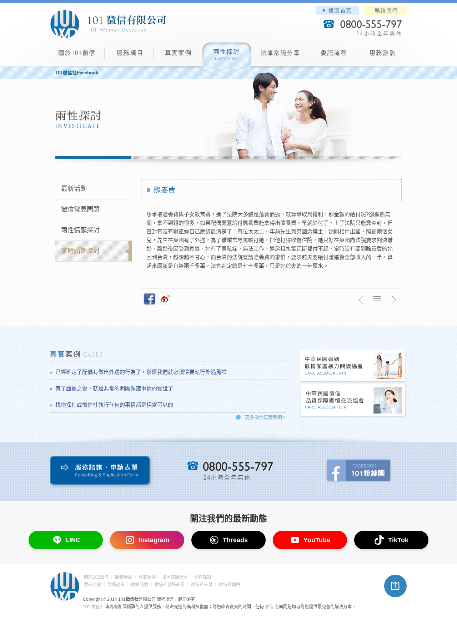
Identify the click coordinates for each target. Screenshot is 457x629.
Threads (235, 540)
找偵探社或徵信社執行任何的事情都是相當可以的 (114, 405)
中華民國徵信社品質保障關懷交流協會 (353, 400)
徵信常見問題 (80, 209)
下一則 (393, 300)
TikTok (398, 540)
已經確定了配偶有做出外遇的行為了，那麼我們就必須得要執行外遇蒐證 (141, 372)
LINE (72, 540)
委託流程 (333, 55)
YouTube (316, 540)
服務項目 (129, 55)
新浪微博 (165, 299)
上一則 (361, 300)
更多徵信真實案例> (265, 417)
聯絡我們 (385, 10)
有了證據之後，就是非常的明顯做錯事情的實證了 (114, 388)
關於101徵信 (96, 577)
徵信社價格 (229, 584)
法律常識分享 (280, 55)
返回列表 (377, 300)
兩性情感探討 (80, 230)
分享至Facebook (149, 299)
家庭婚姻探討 (80, 250)
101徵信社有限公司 (108, 24)
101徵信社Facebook (76, 72)
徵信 (269, 606)
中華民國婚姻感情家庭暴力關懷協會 (353, 366)
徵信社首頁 (201, 584)
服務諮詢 (382, 55)
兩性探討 (226, 55)
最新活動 (74, 188)
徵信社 (97, 606)
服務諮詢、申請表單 (101, 472)
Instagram (154, 540)
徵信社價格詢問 (170, 584)
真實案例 (178, 55)
